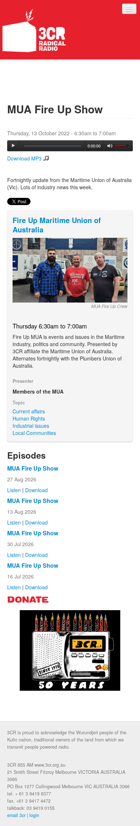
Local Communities (34, 432)
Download (36, 490)
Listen (14, 490)
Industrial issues (31, 425)
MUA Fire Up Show (32, 468)
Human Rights (29, 418)
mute (110, 146)
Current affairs (29, 411)
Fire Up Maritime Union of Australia (57, 225)
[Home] (34, 31)
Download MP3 (24, 158)
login (34, 815)
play (13, 145)
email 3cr (16, 815)
